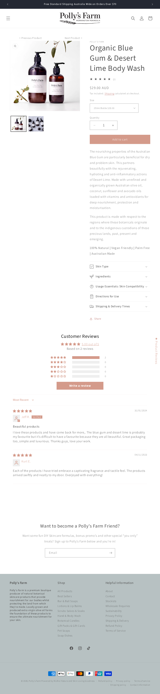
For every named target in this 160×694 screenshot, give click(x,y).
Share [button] (97, 318)
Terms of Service (116, 630)
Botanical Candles (68, 620)
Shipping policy (118, 684)
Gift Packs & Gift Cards (71, 625)
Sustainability (114, 611)
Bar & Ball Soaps (68, 601)
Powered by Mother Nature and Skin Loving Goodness (67, 681)
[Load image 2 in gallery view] (36, 124)
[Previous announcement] (7, 4)
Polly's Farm (35, 681)
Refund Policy (114, 625)
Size (92, 100)
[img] (22, 411)
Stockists (111, 601)
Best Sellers (65, 596)
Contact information (140, 684)
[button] (8, 18)
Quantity (94, 117)
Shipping (109, 93)
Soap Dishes (65, 635)
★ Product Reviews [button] (156, 350)
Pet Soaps (64, 630)
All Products (65, 591)
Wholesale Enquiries (118, 606)
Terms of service (142, 681)
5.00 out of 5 (90, 344)
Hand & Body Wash (69, 616)
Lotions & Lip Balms (70, 606)
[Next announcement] (152, 4)
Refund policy (105, 681)
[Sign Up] (110, 552)
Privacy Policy (114, 616)
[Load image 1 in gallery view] (18, 124)
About (109, 591)
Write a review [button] (80, 386)
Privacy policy (123, 681)
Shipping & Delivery (117, 620)
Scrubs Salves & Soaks (71, 611)
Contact (110, 596)
